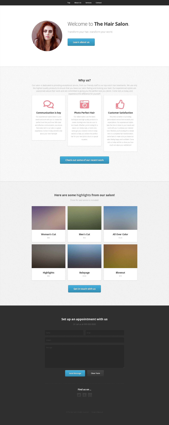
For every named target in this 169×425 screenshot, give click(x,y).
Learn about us (81, 42)
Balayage (84, 272)
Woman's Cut (48, 234)
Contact (99, 3)
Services (89, 3)
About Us (77, 3)
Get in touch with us (84, 288)
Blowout (120, 272)
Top (68, 3)
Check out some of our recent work (84, 160)
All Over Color (120, 234)
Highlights (48, 272)
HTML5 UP (99, 412)
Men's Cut (84, 234)
